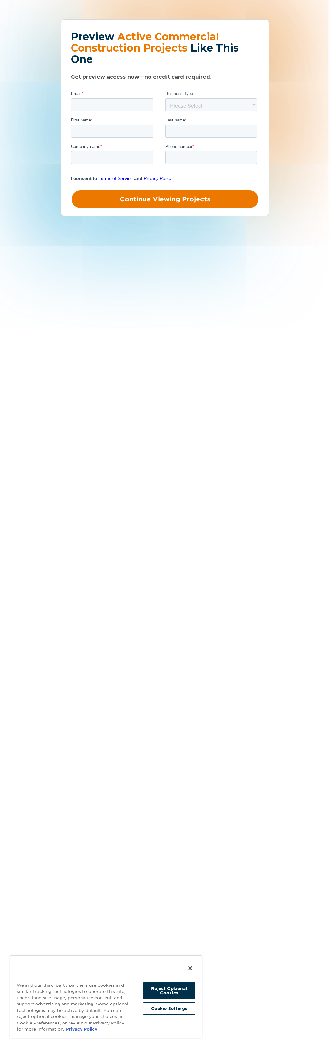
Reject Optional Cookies (169, 990)
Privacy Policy (81, 1029)
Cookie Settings (169, 1008)
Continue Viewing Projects (165, 199)
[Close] (190, 968)
